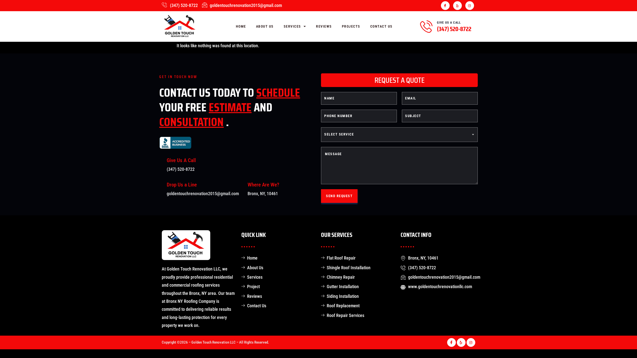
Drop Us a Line (182, 185)
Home (241, 26)
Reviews (324, 26)
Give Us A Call (449, 22)
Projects (351, 26)
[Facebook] (445, 5)
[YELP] (457, 5)
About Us (265, 26)
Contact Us (381, 26)
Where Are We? (263, 185)
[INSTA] (469, 5)
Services (292, 26)
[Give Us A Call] (426, 26)
